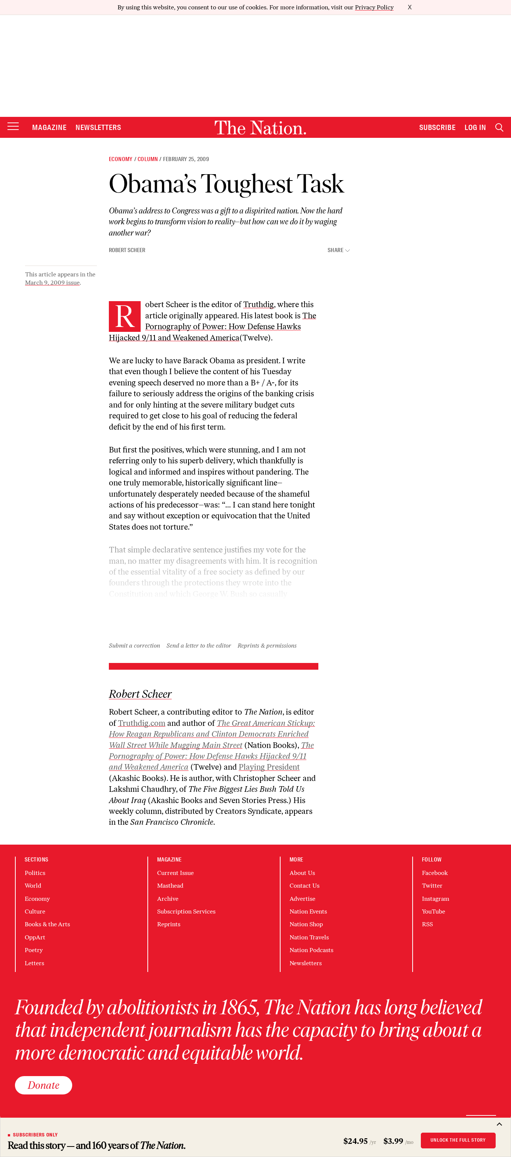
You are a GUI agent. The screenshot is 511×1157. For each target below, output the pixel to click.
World (33, 885)
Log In (475, 127)
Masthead (170, 885)
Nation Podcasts (311, 950)
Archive (167, 898)
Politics (35, 872)
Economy (121, 159)
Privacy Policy (374, 7)
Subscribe (437, 127)
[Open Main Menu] (13, 127)
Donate (43, 1085)
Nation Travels (309, 937)
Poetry (34, 950)
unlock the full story (458, 1140)
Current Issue (175, 872)
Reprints (168, 924)
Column (148, 159)
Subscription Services (186, 911)
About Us (302, 872)
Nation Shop (306, 924)
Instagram (435, 898)
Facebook (435, 872)
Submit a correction (134, 645)
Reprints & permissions (267, 645)
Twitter (432, 885)
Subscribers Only (35, 1135)
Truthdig (258, 304)
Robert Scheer (127, 250)
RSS (427, 924)
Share (335, 250)
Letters (34, 963)
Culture (35, 911)
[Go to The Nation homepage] (260, 127)
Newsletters (99, 127)
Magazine (49, 127)
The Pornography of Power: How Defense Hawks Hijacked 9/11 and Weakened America (212, 326)
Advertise (302, 898)
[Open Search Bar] (499, 127)
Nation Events (308, 911)
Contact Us (304, 885)
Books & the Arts (47, 924)
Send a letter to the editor (198, 645)
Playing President (269, 767)
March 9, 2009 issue (52, 282)
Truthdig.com (141, 723)
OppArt (35, 937)
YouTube (433, 911)
